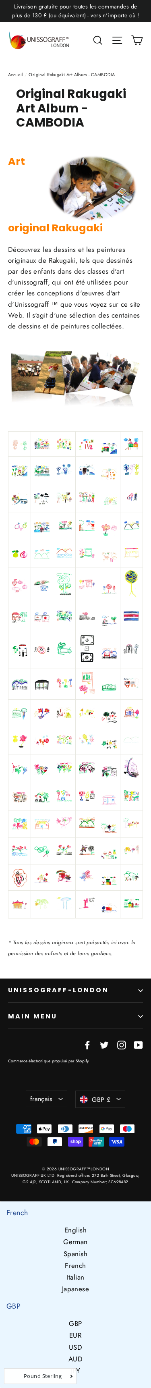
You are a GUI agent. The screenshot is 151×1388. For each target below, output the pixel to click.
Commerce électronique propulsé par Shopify (48, 1061)
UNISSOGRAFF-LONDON (58, 990)
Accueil (15, 74)
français (41, 1098)
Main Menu (32, 1016)
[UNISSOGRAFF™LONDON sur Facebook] (87, 1044)
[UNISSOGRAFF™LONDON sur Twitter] (104, 1044)
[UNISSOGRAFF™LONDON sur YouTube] (138, 1044)
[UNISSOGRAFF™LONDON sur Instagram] (121, 1044)
